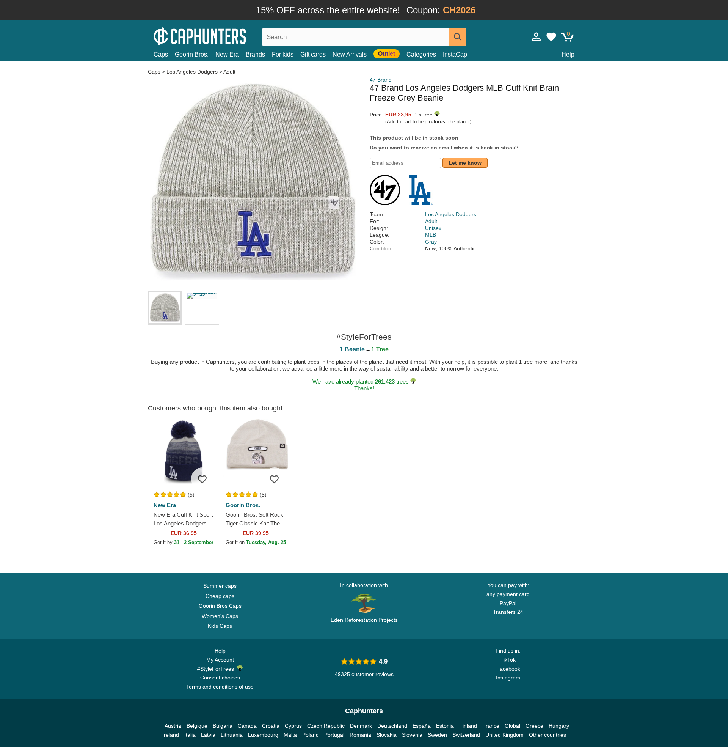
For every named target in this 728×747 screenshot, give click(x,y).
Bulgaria (222, 726)
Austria (173, 726)
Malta (290, 735)
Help (568, 54)
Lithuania (232, 735)
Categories (421, 54)
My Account (220, 660)
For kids (282, 54)
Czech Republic (326, 726)
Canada (247, 726)
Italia (190, 735)
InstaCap (455, 54)
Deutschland (392, 726)
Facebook (508, 669)
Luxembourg (263, 735)
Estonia (445, 726)
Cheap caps (220, 596)
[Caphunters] (220, 35)
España (422, 726)
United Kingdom (504, 735)
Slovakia (387, 735)
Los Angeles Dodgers (192, 72)
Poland (310, 735)
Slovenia (412, 735)
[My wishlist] (551, 37)
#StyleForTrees (217, 669)
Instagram (508, 678)
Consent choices (220, 678)
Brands (255, 54)
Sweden (437, 735)
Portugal (334, 735)
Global (512, 726)
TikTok (508, 660)
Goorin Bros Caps (220, 606)
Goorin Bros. (192, 54)
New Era (227, 54)
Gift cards (313, 54)
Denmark (361, 726)
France (490, 726)
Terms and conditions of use (220, 687)
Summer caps (220, 586)
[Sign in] (536, 37)
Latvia (208, 735)
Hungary (559, 726)
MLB (430, 235)
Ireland (170, 735)
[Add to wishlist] (202, 478)
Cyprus (293, 726)
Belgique (197, 726)
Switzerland (466, 735)
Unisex (433, 228)
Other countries (547, 735)
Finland (468, 726)
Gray (431, 242)
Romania (360, 735)
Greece (534, 726)
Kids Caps (220, 626)
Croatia (270, 726)
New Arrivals (350, 54)
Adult (229, 72)
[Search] (457, 37)
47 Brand (381, 80)
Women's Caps (220, 616)
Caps (161, 54)
